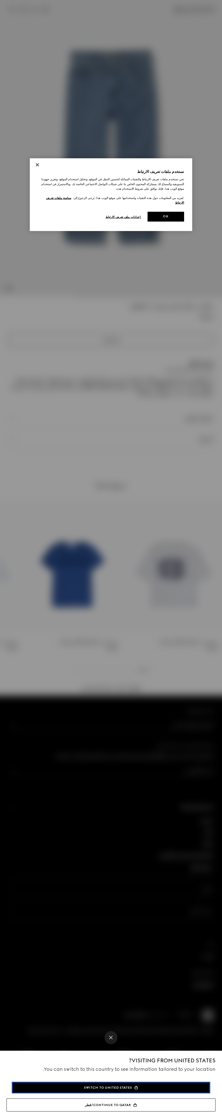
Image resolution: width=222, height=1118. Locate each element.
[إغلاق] (37, 165)
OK (165, 216)
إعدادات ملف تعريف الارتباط (123, 217)
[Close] (111, 1037)
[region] (111, 194)
